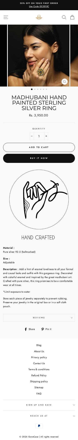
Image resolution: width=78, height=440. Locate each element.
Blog (38, 345)
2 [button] (35, 90)
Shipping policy (39, 381)
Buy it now (39, 158)
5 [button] (44, 90)
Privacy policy (39, 357)
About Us (39, 351)
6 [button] (47, 90)
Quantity (39, 128)
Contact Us (39, 363)
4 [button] (41, 90)
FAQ (38, 393)
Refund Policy (38, 375)
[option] (39, 5)
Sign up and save (39, 405)
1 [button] (32, 89)
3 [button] (38, 90)
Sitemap (38, 387)
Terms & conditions (38, 369)
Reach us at (39, 415)
